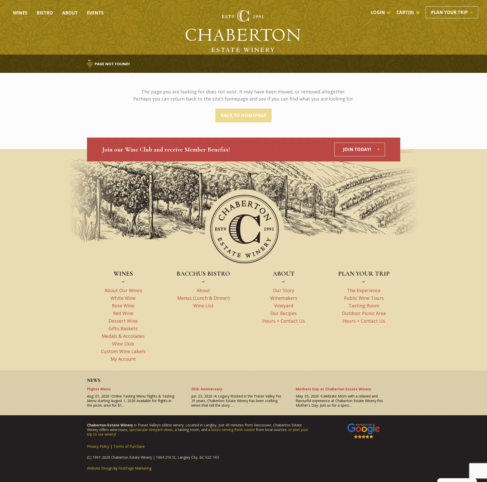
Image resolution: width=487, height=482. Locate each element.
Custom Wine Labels (123, 351)
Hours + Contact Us (283, 321)
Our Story (283, 290)
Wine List (203, 306)
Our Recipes (283, 313)
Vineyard (283, 306)
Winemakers (283, 298)
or (290, 429)
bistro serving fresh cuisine (233, 429)
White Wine (123, 298)
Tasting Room (364, 306)
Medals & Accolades (123, 336)
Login (378, 12)
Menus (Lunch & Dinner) (203, 298)
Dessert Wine (123, 321)
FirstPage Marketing (134, 468)
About (203, 290)
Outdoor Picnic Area (364, 313)
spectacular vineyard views (151, 429)
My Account (123, 359)
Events (95, 13)
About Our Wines (123, 290)
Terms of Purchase (129, 446)
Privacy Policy (98, 446)
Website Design (100, 468)
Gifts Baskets (123, 328)
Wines (20, 13)
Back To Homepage (243, 115)
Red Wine (123, 313)
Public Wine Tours (364, 298)
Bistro (45, 13)
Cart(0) (405, 12)
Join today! (357, 149)
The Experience (363, 290)
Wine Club (123, 344)
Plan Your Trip (449, 12)
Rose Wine (123, 306)
